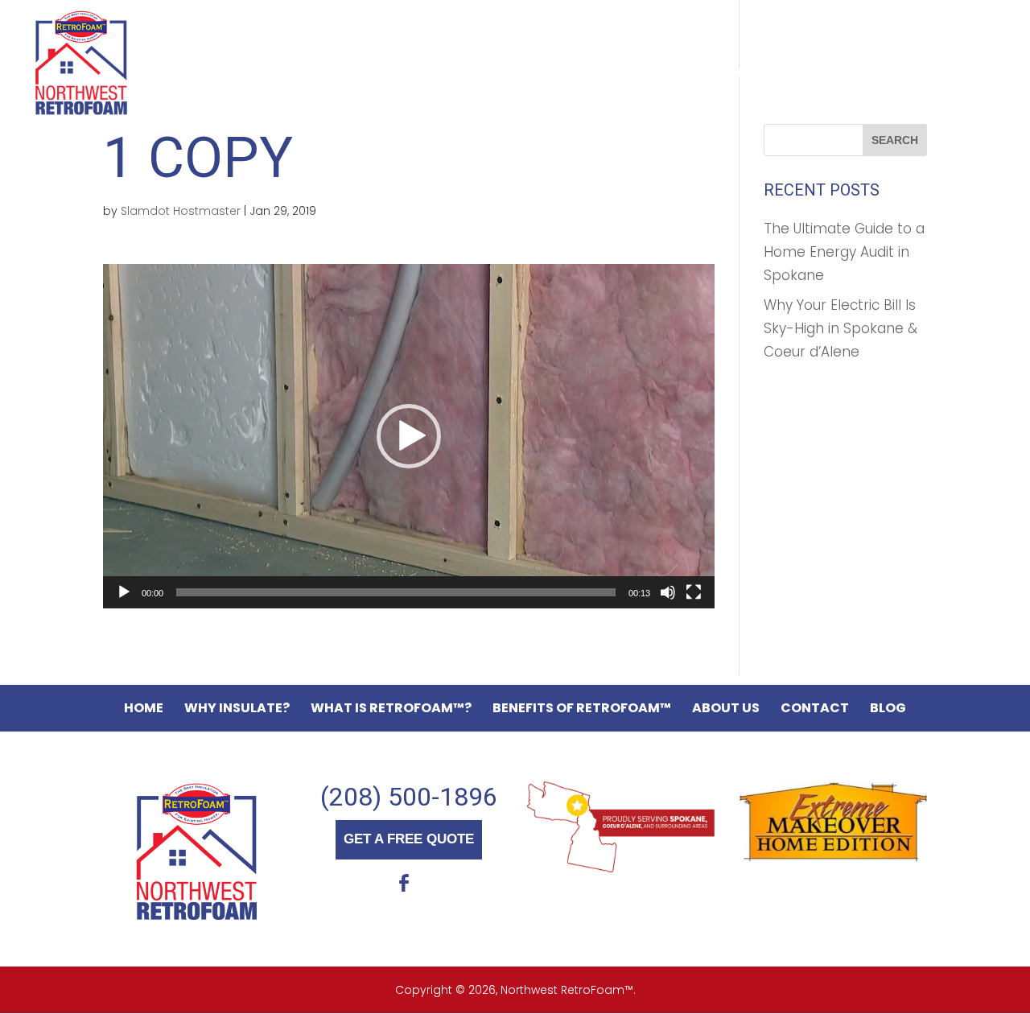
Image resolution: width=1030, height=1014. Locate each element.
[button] (409, 436)
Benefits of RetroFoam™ (669, 73)
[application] (409, 436)
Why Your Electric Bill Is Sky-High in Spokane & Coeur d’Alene (840, 328)
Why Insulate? (275, 73)
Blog (173, 84)
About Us (842, 73)
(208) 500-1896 (408, 796)
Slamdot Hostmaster (181, 211)
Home (174, 73)
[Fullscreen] (694, 592)
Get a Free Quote (925, 29)
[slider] (396, 592)
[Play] (124, 592)
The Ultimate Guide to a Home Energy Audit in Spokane (844, 252)
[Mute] (668, 592)
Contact (938, 73)
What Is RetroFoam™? (443, 73)
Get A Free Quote (409, 839)
